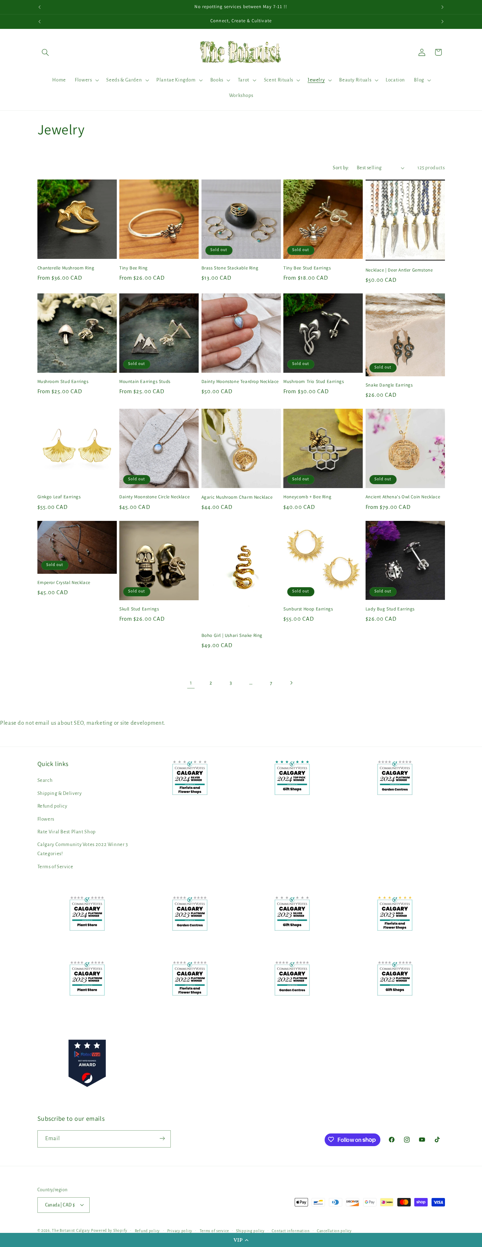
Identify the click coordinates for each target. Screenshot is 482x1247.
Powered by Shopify (109, 1230)
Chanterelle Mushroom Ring (66, 267)
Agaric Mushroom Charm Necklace (237, 497)
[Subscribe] (162, 1138)
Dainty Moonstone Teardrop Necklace (240, 381)
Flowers (45, 819)
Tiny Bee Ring (133, 267)
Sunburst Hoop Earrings (308, 609)
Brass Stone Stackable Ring (230, 267)
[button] (241, 1240)
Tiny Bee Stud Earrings (307, 267)
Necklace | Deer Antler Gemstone (399, 270)
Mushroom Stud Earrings (63, 381)
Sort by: (341, 167)
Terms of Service (55, 866)
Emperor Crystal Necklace (63, 582)
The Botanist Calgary (71, 1230)
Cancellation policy (334, 1231)
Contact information (290, 1231)
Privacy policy (179, 1231)
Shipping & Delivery (59, 793)
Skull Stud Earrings (139, 609)
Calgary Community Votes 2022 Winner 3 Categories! (82, 849)
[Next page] (291, 683)
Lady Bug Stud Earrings (390, 609)
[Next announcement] (442, 7)
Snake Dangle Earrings (389, 385)
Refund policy (52, 806)
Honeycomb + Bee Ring (307, 497)
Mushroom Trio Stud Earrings (313, 381)
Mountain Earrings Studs (144, 381)
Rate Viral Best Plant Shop (66, 831)
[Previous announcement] (39, 7)
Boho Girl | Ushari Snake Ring (232, 635)
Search (45, 780)
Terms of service (214, 1231)
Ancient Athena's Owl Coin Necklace (403, 497)
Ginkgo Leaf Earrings (59, 497)
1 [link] (191, 683)
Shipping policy (250, 1231)
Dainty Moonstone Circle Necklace (154, 497)
